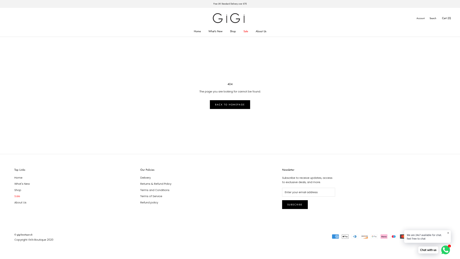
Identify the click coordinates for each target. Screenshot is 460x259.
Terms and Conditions (154, 190)
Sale (245, 31)
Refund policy (149, 202)
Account (421, 18)
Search (433, 18)
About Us (261, 31)
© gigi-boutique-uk (23, 234)
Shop (233, 31)
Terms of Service (151, 196)
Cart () (446, 18)
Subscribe (295, 204)
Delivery (145, 178)
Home (197, 31)
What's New (215, 31)
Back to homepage (230, 104)
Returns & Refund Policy (155, 184)
